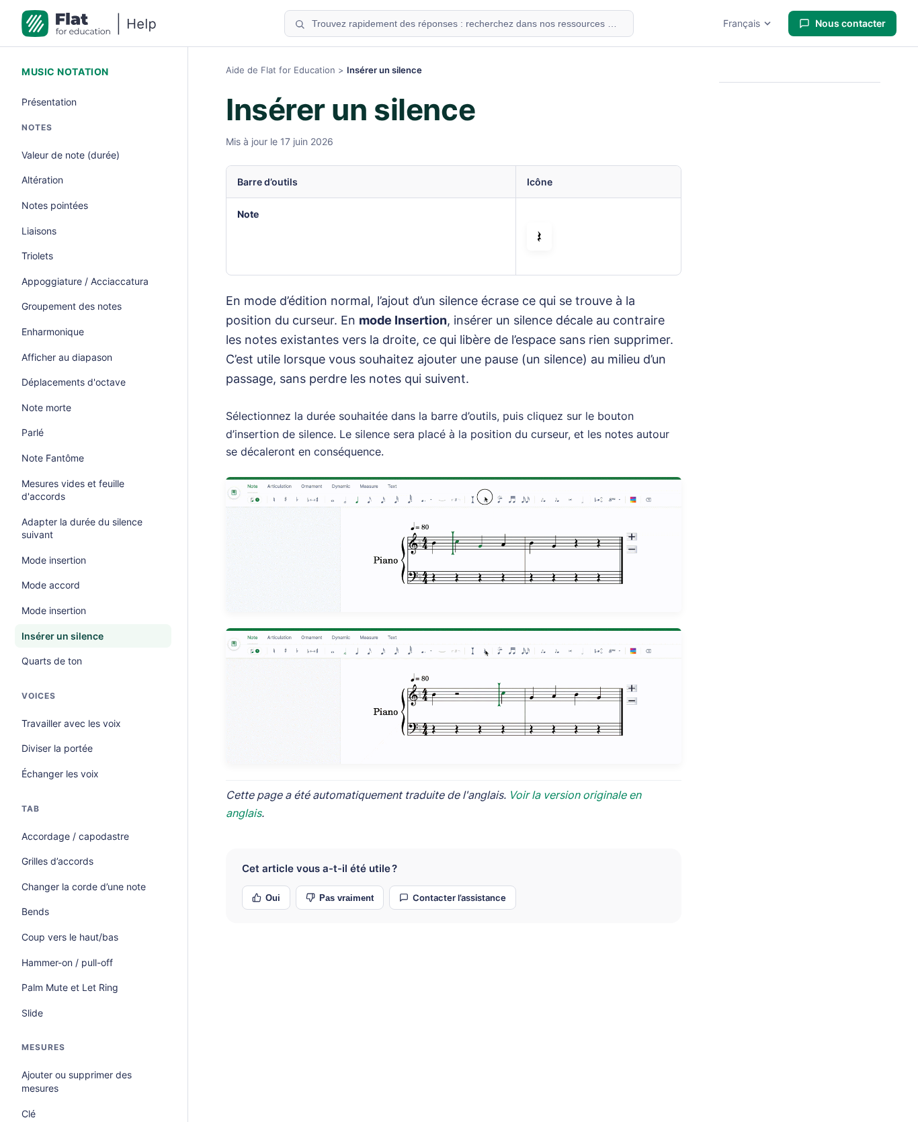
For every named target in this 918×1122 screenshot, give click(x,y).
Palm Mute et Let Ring (70, 987)
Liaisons (39, 230)
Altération (42, 179)
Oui (272, 898)
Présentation (49, 101)
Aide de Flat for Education (280, 69)
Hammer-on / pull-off (67, 962)
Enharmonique (53, 331)
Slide (32, 1013)
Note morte (46, 407)
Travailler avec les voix (71, 723)
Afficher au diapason (67, 357)
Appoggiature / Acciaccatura (85, 281)
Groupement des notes (72, 306)
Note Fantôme (53, 458)
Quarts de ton (52, 660)
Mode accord (51, 585)
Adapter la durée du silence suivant (82, 528)
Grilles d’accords (57, 861)
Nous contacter (850, 23)
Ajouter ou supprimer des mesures (77, 1081)
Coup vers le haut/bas (70, 937)
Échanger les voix (60, 773)
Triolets (37, 255)
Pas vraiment (346, 898)
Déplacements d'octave (74, 382)
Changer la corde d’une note (84, 886)
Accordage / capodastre (75, 836)
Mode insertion (54, 560)
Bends (35, 911)
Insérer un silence (62, 636)
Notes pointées (55, 205)
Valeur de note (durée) (71, 155)
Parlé (33, 432)
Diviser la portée (57, 748)
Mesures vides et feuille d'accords (73, 490)
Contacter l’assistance (459, 897)
